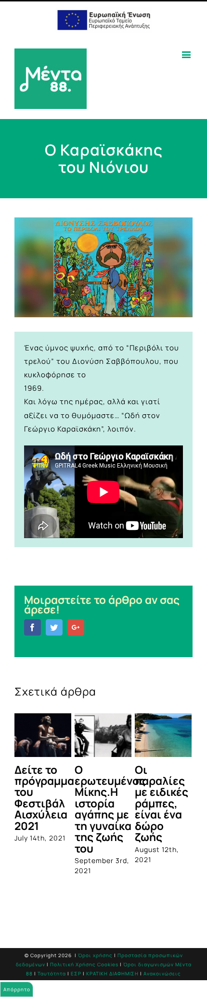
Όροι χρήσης (95, 955)
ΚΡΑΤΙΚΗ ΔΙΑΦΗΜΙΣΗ (112, 973)
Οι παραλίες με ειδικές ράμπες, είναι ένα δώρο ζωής (161, 803)
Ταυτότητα (52, 973)
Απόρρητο (16, 989)
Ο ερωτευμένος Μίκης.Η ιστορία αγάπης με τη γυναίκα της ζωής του (110, 809)
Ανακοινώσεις (162, 973)
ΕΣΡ (76, 973)
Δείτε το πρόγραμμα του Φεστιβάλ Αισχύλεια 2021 (44, 797)
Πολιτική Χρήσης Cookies (84, 964)
